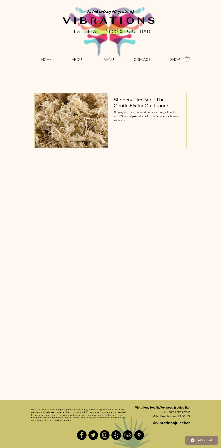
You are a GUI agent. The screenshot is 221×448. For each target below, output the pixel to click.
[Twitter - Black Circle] (93, 435)
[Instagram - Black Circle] (105, 435)
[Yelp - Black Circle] (116, 435)
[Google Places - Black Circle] (139, 435)
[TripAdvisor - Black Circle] (128, 435)
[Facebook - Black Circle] (82, 435)
